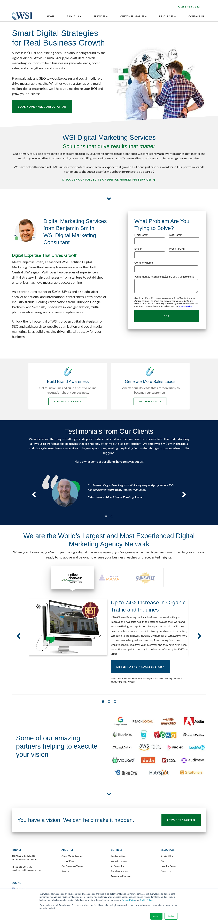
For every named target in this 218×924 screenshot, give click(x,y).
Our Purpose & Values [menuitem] (72, 866)
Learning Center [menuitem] (168, 866)
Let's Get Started (181, 820)
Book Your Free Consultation (42, 106)
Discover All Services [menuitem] (121, 876)
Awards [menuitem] (65, 871)
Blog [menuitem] (163, 861)
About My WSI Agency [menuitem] (72, 856)
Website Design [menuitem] (119, 861)
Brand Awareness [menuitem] (119, 871)
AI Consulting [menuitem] (117, 866)
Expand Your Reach (68, 401)
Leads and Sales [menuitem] (119, 856)
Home (50, 16)
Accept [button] (156, 916)
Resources (166, 16)
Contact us (196, 16)
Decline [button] (171, 916)
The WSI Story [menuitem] (68, 861)
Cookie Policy (145, 899)
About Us (73, 16)
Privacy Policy (128, 899)
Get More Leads (150, 401)
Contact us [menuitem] (166, 871)
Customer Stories (132, 16)
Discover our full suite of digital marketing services (107, 179)
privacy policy (185, 305)
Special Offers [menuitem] (167, 856)
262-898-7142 (190, 6)
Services (99, 16)
